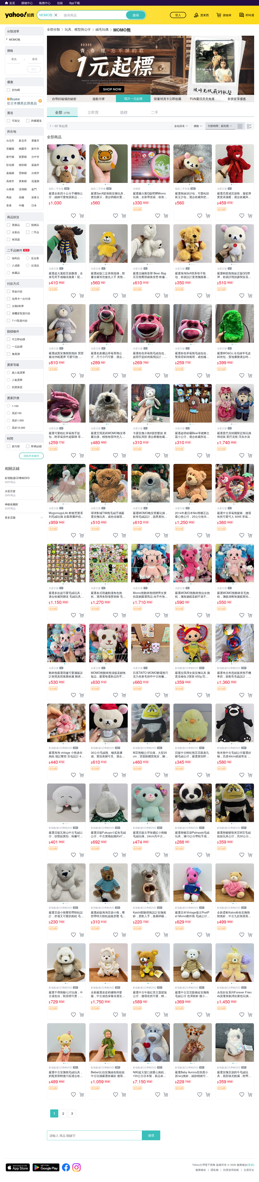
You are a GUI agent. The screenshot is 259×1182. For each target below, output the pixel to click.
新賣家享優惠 (237, 99)
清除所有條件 (31, 456)
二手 (154, 112)
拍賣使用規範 (231, 1170)
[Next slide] (83, 164)
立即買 (93, 112)
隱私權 (215, 1170)
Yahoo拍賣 (19, 15)
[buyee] (24, 101)
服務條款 (200, 1170)
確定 (34, 69)
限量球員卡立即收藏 (168, 98)
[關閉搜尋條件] (55, 15)
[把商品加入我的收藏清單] (73, 215)
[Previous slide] (49, 164)
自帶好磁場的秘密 (64, 99)
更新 (250, 1165)
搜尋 (151, 1135)
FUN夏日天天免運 (202, 99)
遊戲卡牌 (98, 99)
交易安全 (249, 1170)
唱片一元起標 (133, 99)
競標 (123, 112)
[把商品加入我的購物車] (81, 215)
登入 (178, 15)
